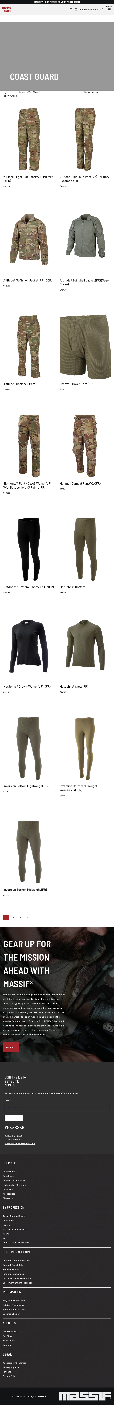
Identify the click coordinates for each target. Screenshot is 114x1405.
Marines (7, 1233)
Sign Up (13, 1118)
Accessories (9, 1193)
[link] (85, 347)
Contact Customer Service (16, 1260)
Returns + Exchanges (13, 1273)
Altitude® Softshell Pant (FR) (22, 384)
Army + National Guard (14, 1216)
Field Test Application (14, 1309)
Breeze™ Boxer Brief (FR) (76, 384)
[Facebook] (7, 1127)
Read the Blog (10, 1331)
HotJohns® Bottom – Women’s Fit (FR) (28, 587)
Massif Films (9, 1340)
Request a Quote (11, 1269)
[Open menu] (109, 9)
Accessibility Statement (15, 1362)
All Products (9, 1171)
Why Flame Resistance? (15, 1300)
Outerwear (8, 1189)
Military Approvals (12, 1367)
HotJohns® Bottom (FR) (75, 587)
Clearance (8, 1198)
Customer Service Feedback (17, 1278)
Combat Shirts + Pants (14, 1180)
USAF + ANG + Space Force (16, 1242)
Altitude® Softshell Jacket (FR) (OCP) (27, 280)
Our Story (7, 1336)
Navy (5, 1238)
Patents (7, 1371)
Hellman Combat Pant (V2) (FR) (80, 483)
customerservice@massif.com (20, 1143)
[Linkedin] (22, 1127)
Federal (6, 1224)
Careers (7, 1345)
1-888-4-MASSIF (12, 1139)
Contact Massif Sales (13, 1265)
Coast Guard (9, 1220)
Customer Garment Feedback (17, 1282)
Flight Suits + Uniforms (14, 1184)
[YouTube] (17, 1127)
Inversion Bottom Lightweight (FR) (26, 786)
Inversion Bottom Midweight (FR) (25, 889)
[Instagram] (12, 1127)
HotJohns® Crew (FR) (74, 686)
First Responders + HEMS (15, 1229)
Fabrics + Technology (13, 1305)
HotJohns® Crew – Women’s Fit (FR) (26, 686)
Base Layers (9, 1176)
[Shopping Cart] (75, 9)
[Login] (71, 9)
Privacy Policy (10, 1376)
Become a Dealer (11, 1313)
